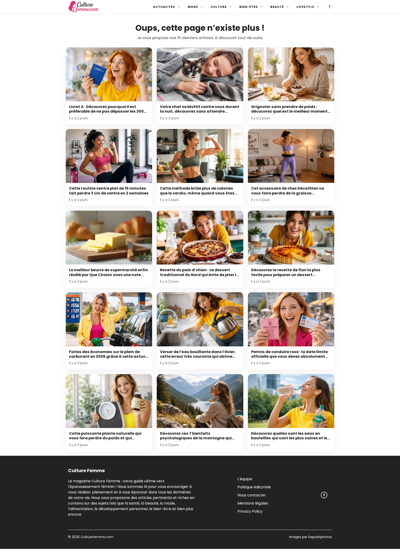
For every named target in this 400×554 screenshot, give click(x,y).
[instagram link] (324, 495)
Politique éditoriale (254, 486)
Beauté (277, 7)
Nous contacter (252, 495)
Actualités (164, 7)
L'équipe (245, 478)
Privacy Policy (250, 511)
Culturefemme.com (96, 537)
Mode (193, 7)
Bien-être (248, 7)
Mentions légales (253, 503)
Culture (219, 7)
